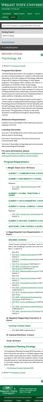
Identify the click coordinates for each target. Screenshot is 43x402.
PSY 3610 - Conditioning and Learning (25, 259)
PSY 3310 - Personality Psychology (25, 283)
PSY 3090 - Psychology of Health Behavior (27, 306)
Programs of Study (19, 66)
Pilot (37, 14)
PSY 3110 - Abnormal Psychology (24, 278)
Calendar (6, 14)
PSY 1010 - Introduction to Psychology (26, 214)
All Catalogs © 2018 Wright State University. (18, 397)
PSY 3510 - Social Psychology (23, 292)
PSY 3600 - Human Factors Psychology (26, 311)
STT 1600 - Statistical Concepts (24, 187)
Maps (29, 14)
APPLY (13, 17)
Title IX (28, 400)
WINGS (5, 17)
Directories (19, 14)
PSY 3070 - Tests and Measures (24, 302)
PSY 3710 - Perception (20, 264)
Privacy (19, 400)
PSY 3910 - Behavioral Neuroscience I (25, 271)
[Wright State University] (8, 390)
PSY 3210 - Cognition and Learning (24, 255)
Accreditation (8, 400)
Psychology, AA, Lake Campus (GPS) (20, 368)
